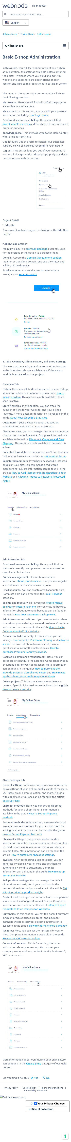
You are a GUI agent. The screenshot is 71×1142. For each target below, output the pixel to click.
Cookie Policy (29, 1087)
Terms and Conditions (52, 1087)
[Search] (4, 14)
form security (20, 640)
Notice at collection (41, 1109)
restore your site (26, 606)
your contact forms (54, 455)
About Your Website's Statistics (28, 417)
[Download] (29, 588)
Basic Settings (10, 800)
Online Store (27, 34)
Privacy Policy (11, 1087)
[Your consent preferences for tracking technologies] (65, 1136)
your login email (38, 115)
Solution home (10, 34)
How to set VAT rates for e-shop (21, 938)
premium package (37, 248)
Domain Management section (44, 257)
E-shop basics (44, 34)
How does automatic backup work (35, 614)
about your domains (28, 581)
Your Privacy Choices (51, 1103)
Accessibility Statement (35, 1090)
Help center (39, 5)
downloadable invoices (16, 123)
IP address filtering (41, 640)
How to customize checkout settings (32, 854)
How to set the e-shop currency (48, 925)
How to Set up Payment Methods (22, 834)
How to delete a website (16, 689)
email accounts (28, 274)
